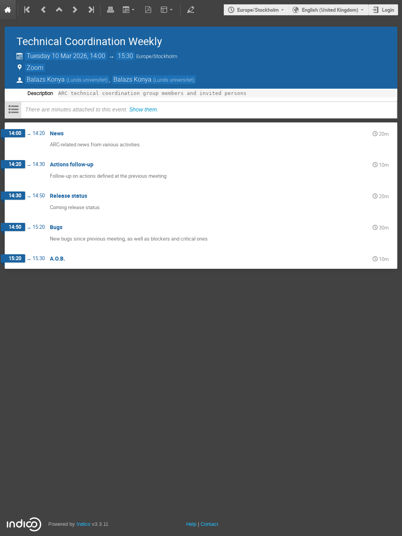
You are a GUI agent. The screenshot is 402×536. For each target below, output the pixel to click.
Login (388, 9)
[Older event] (43, 10)
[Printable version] (110, 10)
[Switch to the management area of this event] (190, 10)
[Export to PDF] (148, 10)
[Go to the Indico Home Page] (8, 10)
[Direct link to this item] (69, 133)
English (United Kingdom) (330, 9)
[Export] (129, 10)
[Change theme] (167, 10)
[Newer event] (75, 10)
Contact (209, 524)
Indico (83, 524)
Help (191, 524)
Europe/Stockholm (258, 9)
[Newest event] (90, 10)
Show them (143, 109)
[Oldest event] (28, 10)
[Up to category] (59, 10)
